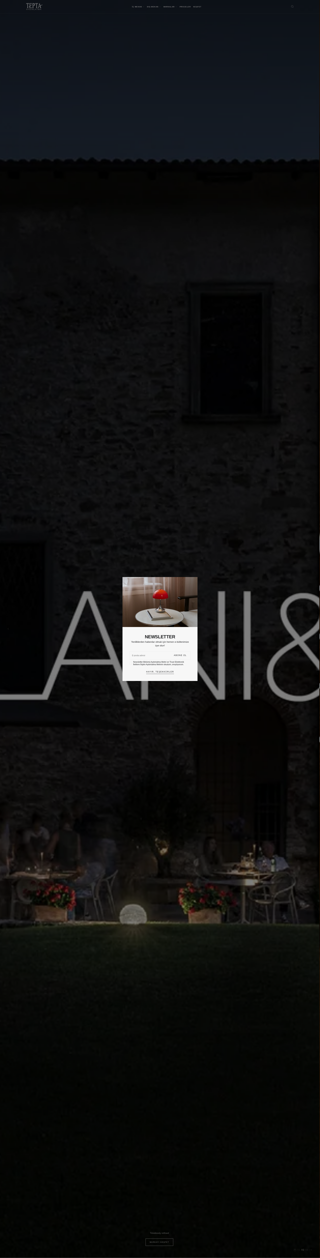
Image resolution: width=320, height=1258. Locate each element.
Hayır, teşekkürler (160, 672)
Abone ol (180, 655)
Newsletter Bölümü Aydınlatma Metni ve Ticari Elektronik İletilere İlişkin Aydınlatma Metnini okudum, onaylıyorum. (158, 663)
